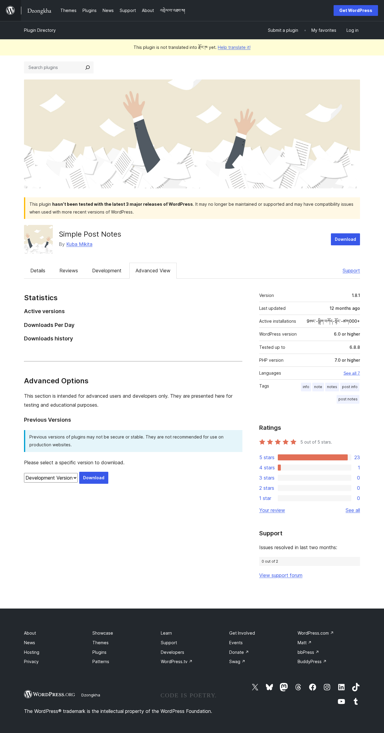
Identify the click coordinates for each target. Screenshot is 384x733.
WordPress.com (316, 633)
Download (345, 239)
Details (37, 271)
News (29, 642)
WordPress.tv (177, 661)
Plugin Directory (40, 30)
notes (332, 386)
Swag (237, 661)
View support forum (280, 575)
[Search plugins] (88, 67)
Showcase (102, 633)
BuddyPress (312, 661)
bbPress (308, 652)
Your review (272, 510)
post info (350, 386)
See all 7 (352, 373)
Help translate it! (234, 47)
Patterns (100, 661)
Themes (100, 642)
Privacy (31, 661)
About (30, 633)
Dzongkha (90, 695)
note (318, 386)
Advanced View (153, 271)
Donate (239, 652)
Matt (305, 642)
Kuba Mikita (79, 244)
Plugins (99, 652)
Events (236, 642)
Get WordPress (355, 10)
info (306, 386)
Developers (172, 652)
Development (107, 271)
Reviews (68, 271)
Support (351, 271)
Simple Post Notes (90, 234)
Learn (166, 633)
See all (353, 510)
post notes (348, 399)
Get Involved (242, 633)
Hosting (31, 652)
